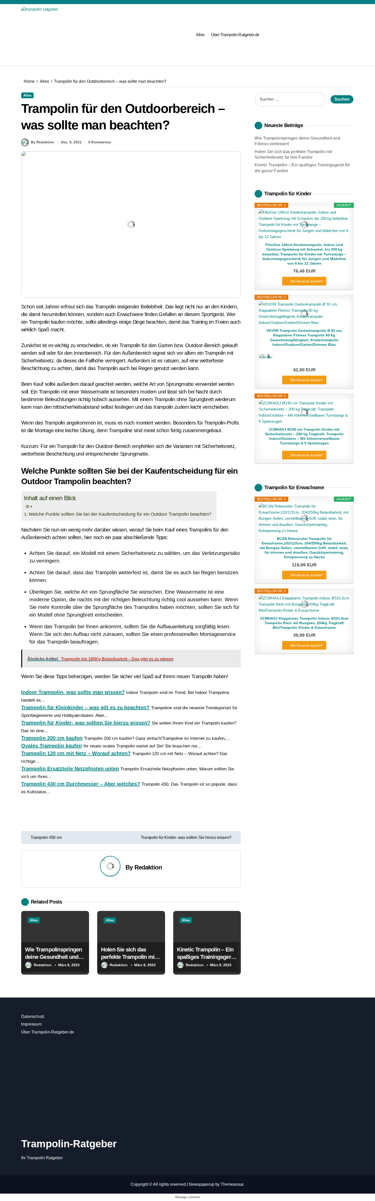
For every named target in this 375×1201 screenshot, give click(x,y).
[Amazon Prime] (304, 356)
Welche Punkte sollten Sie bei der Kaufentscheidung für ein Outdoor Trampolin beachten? (120, 514)
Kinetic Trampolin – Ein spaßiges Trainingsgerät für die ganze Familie (206, 956)
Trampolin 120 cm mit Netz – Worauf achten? (76, 753)
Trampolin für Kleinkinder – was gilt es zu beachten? (85, 707)
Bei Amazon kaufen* (307, 281)
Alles (200, 35)
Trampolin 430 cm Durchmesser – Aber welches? (80, 784)
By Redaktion (42, 142)
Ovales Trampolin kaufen (51, 745)
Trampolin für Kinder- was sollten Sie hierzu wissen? (85, 723)
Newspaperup (201, 1184)
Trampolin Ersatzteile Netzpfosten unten (70, 768)
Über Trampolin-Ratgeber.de (235, 35)
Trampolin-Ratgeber (69, 1143)
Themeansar (232, 1184)
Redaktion (148, 867)
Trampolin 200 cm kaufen (51, 738)
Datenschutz (32, 1016)
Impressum (31, 1024)
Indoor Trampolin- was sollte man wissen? (73, 692)
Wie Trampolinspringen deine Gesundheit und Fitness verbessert (53, 956)
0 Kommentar (99, 142)
